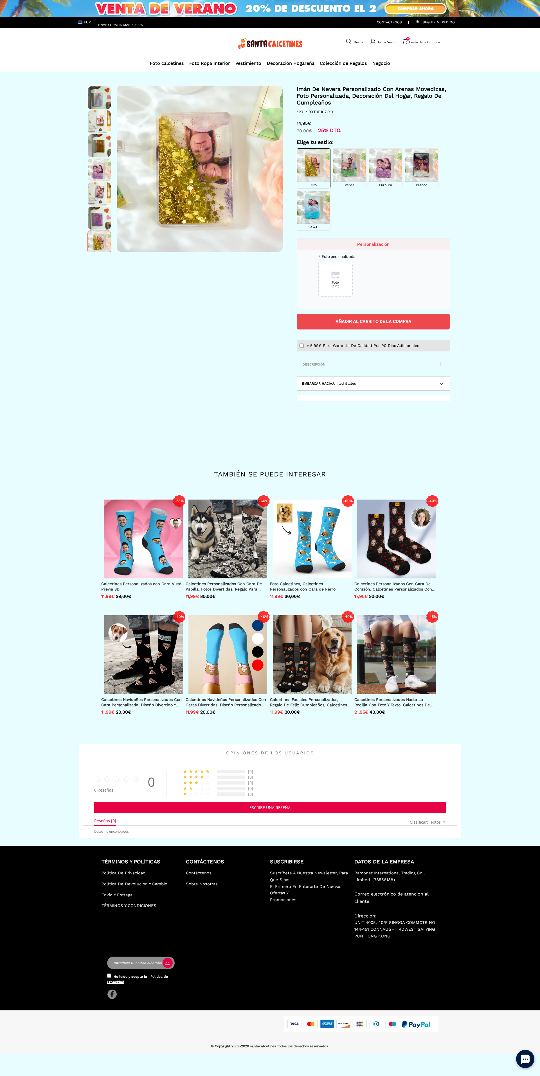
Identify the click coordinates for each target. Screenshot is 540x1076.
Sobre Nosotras (202, 883)
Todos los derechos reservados (302, 1046)
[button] (125, 169)
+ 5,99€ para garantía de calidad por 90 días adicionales (363, 345)
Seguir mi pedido (439, 22)
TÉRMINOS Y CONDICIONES (129, 905)
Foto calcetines (167, 63)
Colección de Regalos (343, 63)
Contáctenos (389, 22)
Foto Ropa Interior (209, 63)
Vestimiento (248, 63)
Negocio (381, 63)
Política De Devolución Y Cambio (134, 883)
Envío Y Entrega (117, 894)
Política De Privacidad (123, 872)
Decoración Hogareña (290, 63)
